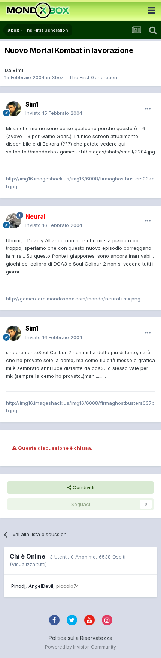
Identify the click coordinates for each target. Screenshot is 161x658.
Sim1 (18, 70)
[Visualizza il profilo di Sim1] (13, 108)
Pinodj (18, 586)
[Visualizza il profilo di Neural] (13, 220)
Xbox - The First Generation (84, 77)
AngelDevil (40, 586)
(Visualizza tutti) (28, 564)
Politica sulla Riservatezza (80, 638)
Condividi (82, 487)
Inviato (53, 113)
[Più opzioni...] (147, 108)
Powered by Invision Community (80, 647)
